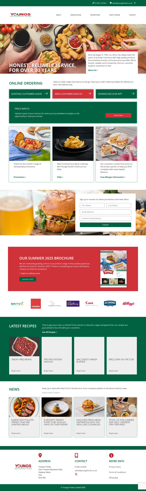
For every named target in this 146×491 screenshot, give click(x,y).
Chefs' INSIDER (114, 15)
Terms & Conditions (117, 472)
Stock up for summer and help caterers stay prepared (121, 422)
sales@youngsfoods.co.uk (86, 470)
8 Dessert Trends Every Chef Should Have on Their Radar (56, 422)
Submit (105, 225)
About (58, 15)
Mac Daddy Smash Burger (86, 360)
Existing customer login (26, 93)
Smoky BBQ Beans (21, 359)
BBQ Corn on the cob (121, 359)
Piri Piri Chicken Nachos (53, 360)
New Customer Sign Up (68, 93)
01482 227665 (80, 467)
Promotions (95, 15)
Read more (15, 371)
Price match (22, 108)
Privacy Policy (115, 467)
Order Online (75, 15)
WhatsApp (113, 477)
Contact (132, 15)
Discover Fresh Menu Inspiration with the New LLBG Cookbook (88, 422)
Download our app (110, 93)
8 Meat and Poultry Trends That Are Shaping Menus (22, 422)
